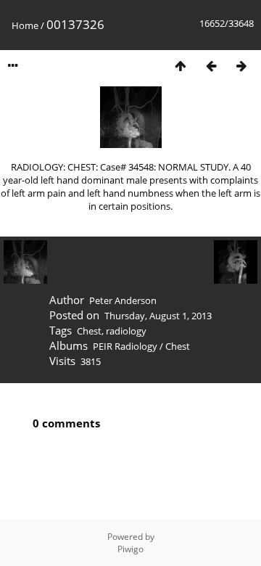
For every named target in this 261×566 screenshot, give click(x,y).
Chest (89, 330)
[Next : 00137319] (241, 65)
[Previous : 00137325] (211, 65)
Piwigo (130, 549)
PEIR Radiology (125, 346)
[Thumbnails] (180, 65)
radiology (126, 330)
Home (25, 25)
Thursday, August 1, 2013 (158, 315)
